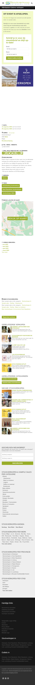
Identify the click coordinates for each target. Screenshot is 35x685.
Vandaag (4, 527)
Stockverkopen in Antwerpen (10, 554)
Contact (4, 622)
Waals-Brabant (15, 645)
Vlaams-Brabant (6, 645)
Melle (6, 136)
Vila (20, 542)
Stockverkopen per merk (14, 532)
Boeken (5, 508)
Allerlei (4, 494)
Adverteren (5, 624)
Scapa (19, 538)
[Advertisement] (17, 105)
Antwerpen (5, 580)
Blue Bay (23, 534)
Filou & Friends (26, 540)
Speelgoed (5, 506)
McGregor (18, 540)
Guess (28, 534)
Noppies (22, 536)
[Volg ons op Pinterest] (8, 678)
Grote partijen (6, 496)
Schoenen (5, 490)
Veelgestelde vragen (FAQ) (9, 620)
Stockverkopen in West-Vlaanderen (12, 558)
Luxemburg (8, 647)
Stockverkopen (16, 552)
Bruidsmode (6, 486)
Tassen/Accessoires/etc (9, 492)
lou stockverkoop (18, 354)
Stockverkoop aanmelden (8, 607)
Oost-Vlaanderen (12, 643)
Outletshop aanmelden (8, 609)
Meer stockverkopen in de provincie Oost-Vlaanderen (16, 309)
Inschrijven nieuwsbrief (8, 613)
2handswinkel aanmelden (8, 611)
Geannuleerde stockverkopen (10, 514)
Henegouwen (23, 645)
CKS (3, 536)
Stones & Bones (6, 538)
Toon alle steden (7, 590)
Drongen (5, 588)
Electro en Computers (8, 504)
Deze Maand (19, 527)
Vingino (12, 542)
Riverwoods (8, 536)
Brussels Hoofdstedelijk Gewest (19, 647)
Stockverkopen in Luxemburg (10, 572)
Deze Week (11, 527)
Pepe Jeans (5, 542)
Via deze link (6, 17)
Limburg (30, 643)
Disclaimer (4, 630)
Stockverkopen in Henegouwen (11, 566)
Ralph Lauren (10, 540)
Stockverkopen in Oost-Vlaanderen (12, 556)
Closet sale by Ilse (18, 345)
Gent (4, 582)
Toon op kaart (11, 132)
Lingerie (5, 482)
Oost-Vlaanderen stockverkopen (12, 189)
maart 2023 (6, 250)
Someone (17, 534)
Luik (3, 647)
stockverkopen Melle (9, 193)
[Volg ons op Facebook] (3, 678)
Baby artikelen (6, 488)
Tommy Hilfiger (6, 534)
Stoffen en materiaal (8, 484)
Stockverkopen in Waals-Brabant (11, 564)
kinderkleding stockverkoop (11, 185)
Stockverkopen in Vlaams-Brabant (12, 562)
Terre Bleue (15, 536)
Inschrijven (17, 463)
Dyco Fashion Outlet (19, 364)
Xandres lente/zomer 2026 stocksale (21, 327)
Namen (29, 645)
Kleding (5, 476)
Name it (4, 540)
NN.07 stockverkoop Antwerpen (19, 419)
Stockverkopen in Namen (9, 568)
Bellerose (24, 538)
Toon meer (5, 252)
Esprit (30, 538)
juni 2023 (5, 244)
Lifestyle (5, 500)
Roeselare (5, 584)
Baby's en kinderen (8, 480)
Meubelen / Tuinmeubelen (10, 502)
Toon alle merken (7, 543)
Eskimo (5, 178)
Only (32, 540)
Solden (4, 516)
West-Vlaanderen (22, 643)
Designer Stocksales (8, 498)
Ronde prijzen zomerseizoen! (22, 390)
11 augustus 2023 (7, 126)
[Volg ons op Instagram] (6, 678)
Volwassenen (6, 478)
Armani (17, 542)
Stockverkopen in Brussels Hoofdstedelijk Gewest (16, 574)
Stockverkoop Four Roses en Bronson (22, 336)
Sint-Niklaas (6, 586)
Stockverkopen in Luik (8, 570)
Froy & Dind (26, 542)
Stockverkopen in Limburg (10, 560)
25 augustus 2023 (7, 128)
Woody (27, 536)
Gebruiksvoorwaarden (8, 628)
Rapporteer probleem (9, 317)
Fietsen (5, 510)
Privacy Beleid (5, 626)
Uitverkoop (5, 512)
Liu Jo (12, 534)
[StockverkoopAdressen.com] (17, 3)
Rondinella (14, 538)
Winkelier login (6, 632)
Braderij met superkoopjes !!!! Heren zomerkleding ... (22, 400)
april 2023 (5, 246)
